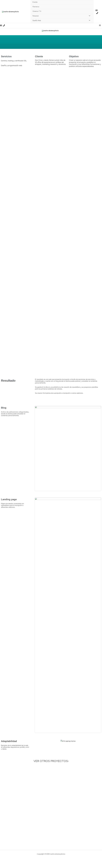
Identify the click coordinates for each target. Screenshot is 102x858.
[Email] (96, 10)
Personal (36, 16)
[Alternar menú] (89, 16)
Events (35, 2)
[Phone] (97, 13)
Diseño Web (37, 21)
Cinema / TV (37, 11)
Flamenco (36, 7)
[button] (37, 741)
